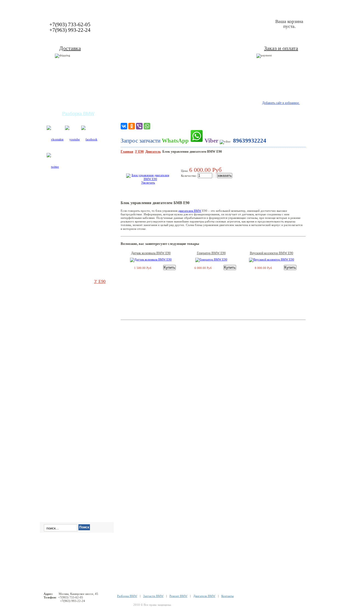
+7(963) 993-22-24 (69, 30)
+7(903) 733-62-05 (69, 24)
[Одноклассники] (131, 126)
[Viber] (139, 126)
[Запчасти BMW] (282, 6)
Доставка (70, 48)
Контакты (227, 596)
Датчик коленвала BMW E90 (151, 253)
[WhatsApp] (147, 126)
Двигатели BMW (204, 596)
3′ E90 (139, 152)
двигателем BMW (189, 210)
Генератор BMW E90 (211, 253)
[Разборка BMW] (175, 6)
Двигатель (153, 152)
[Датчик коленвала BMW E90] (151, 259)
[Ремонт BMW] (65, 6)
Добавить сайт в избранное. (281, 103)
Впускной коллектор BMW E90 (271, 253)
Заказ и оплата (281, 48)
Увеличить (148, 182)
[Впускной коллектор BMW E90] (271, 259)
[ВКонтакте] (124, 126)
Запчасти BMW (153, 596)
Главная (127, 152)
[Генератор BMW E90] (211, 259)
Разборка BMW (127, 596)
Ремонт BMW (178, 596)
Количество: (189, 175)
